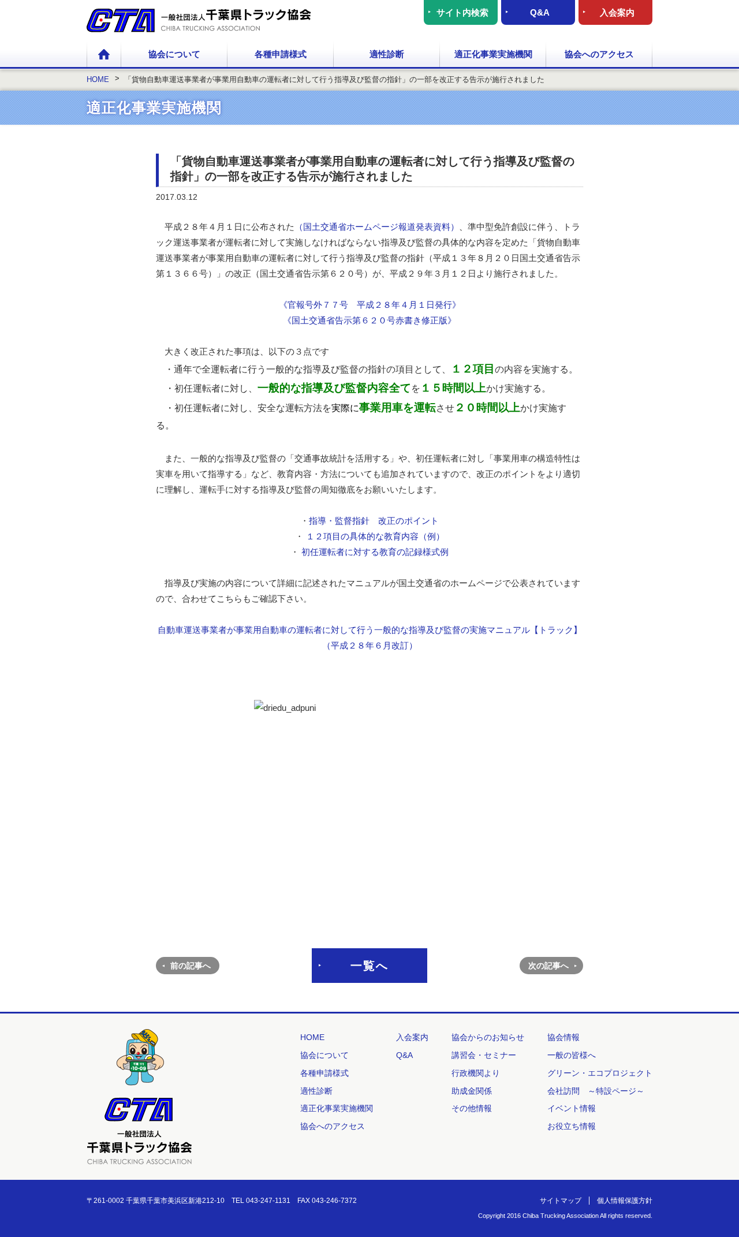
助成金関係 (471, 1091)
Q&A (540, 12)
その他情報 (471, 1108)
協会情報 (563, 1037)
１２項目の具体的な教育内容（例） (375, 536)
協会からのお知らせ (487, 1037)
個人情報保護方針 (624, 1201)
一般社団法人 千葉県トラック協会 (199, 20)
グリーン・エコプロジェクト (599, 1073)
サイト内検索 (462, 12)
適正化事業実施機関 (493, 54)
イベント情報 (571, 1108)
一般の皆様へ (571, 1055)
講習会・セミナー (483, 1055)
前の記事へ (190, 965)
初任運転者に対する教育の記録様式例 (374, 552)
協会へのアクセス (599, 54)
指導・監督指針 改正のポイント (374, 521)
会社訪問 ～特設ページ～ (595, 1091)
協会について (174, 54)
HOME (104, 55)
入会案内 (617, 12)
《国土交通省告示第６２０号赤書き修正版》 (369, 320)
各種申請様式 (281, 54)
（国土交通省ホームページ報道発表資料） (376, 227)
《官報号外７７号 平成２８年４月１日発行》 (370, 305)
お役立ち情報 (571, 1126)
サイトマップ (560, 1201)
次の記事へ (548, 965)
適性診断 (387, 54)
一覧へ (369, 965)
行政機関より (475, 1073)
